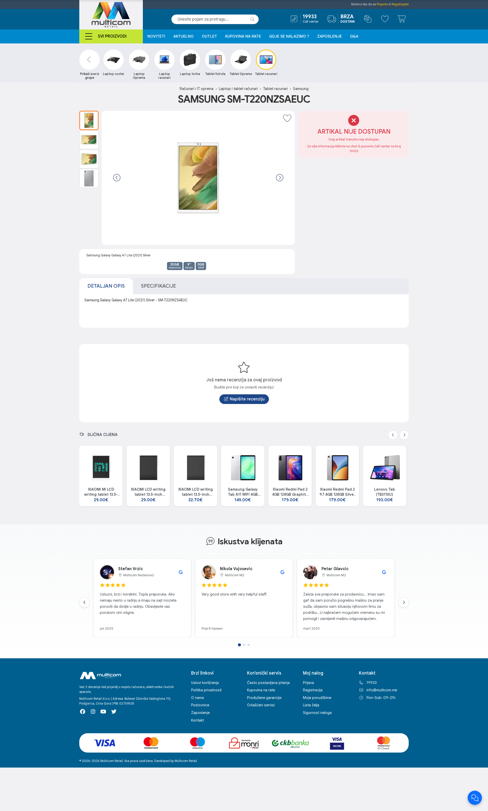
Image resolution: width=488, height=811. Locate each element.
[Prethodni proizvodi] (393, 435)
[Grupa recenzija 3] (248, 645)
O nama (197, 697)
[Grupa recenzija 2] (244, 645)
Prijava (308, 682)
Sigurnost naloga (317, 712)
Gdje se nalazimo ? (289, 36)
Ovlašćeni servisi (261, 705)
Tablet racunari (275, 88)
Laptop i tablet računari (238, 88)
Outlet (209, 36)
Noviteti (156, 36)
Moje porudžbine (317, 697)
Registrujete (400, 4)
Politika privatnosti (206, 690)
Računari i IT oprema (197, 88)
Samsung (301, 88)
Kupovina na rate (243, 36)
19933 (372, 682)
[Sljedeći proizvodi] (404, 435)
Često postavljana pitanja (268, 682)
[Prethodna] (117, 178)
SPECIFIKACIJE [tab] (158, 286)
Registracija (313, 690)
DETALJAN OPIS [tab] (106, 286)
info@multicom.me (382, 690)
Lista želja (311, 705)
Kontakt (197, 720)
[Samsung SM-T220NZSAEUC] (89, 120)
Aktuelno (183, 36)
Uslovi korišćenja (205, 682)
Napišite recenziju (247, 399)
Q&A (354, 36)
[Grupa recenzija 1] (239, 644)
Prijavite (382, 4)
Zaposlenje (329, 36)
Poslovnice (200, 705)
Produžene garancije (264, 697)
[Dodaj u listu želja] (287, 118)
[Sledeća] (280, 178)
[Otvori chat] (475, 798)
